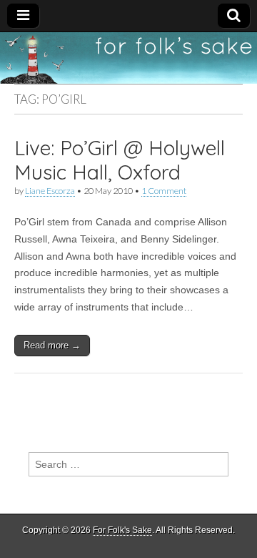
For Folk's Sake (122, 530)
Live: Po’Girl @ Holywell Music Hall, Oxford (119, 160)
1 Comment (163, 190)
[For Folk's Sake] (128, 58)
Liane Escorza (50, 190)
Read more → (52, 345)
